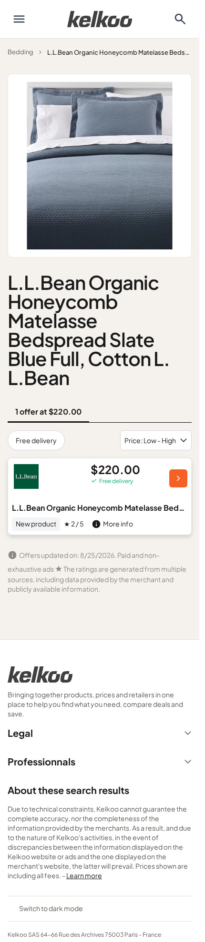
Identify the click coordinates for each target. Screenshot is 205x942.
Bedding (20, 52)
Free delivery (36, 440)
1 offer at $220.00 (48, 411)
